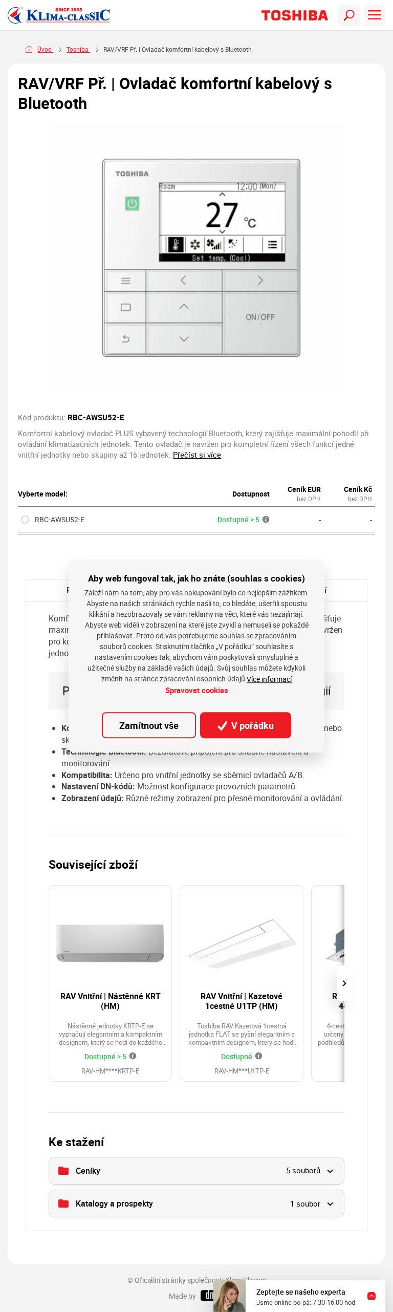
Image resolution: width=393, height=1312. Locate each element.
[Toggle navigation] (349, 15)
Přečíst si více (197, 454)
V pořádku (251, 725)
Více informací (269, 679)
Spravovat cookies (196, 690)
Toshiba (78, 49)
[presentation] (344, 983)
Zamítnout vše (149, 725)
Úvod (45, 49)
